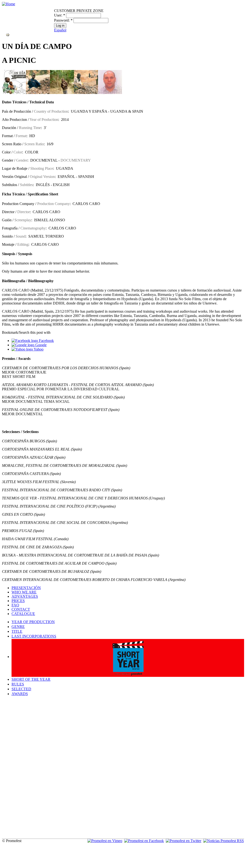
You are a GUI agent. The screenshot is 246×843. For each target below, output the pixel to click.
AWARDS (20, 694)
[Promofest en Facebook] (144, 841)
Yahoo (38, 349)
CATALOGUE (23, 614)
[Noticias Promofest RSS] (223, 841)
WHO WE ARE (24, 592)
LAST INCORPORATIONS (34, 636)
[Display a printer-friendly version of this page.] (8, 34)
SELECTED (21, 689)
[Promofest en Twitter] (183, 841)
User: (59, 15)
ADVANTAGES (25, 596)
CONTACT (21, 609)
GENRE (18, 627)
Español (60, 30)
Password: (63, 20)
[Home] (8, 4)
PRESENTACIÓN (26, 588)
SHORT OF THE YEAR (31, 679)
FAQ (15, 605)
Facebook (46, 341)
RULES (18, 684)
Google (40, 345)
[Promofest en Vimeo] (104, 841)
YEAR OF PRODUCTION (33, 622)
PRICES (18, 601)
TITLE (17, 631)
